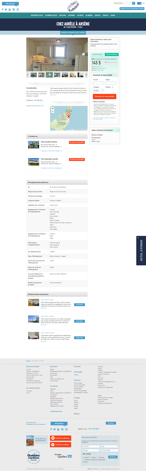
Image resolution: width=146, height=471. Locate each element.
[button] (69, 115)
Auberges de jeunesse (56, 398)
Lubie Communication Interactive (110, 469)
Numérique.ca (96, 469)
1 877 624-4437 (93, 429)
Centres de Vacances (56, 400)
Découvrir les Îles (32, 366)
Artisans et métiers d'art (57, 379)
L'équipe (100, 370)
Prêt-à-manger (78, 383)
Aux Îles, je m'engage (141, 250)
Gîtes (51, 391)
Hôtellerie (53, 389)
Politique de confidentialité (105, 387)
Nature (76, 401)
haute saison (100, 70)
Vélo (51, 377)
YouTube (9, 9)
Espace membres (103, 399)
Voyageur (96, 87)
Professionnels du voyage (105, 397)
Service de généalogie (80, 390)
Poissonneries (54, 381)
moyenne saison (101, 68)
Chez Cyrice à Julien (47, 299)
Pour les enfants (78, 387)
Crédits (100, 368)
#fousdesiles (10, 4)
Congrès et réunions (103, 374)
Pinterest (13, 9)
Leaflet (70, 130)
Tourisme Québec (63, 456)
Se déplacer (29, 379)
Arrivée (95, 79)
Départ (108, 79)
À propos (100, 366)
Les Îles (28, 369)
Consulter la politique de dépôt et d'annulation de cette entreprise (104, 118)
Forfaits (77, 398)
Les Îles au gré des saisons (34, 382)
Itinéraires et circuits (32, 373)
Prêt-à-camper (54, 404)
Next (86, 75)
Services (77, 380)
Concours (100, 378)
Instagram (17, 9)
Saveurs (76, 402)
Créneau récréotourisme (105, 403)
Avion (28, 393)
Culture (76, 404)
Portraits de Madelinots (33, 371)
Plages (52, 369)
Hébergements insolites (57, 406)
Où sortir (77, 366)
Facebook (2, 9)
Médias (100, 395)
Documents (101, 401)
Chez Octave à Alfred (47, 333)
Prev (28, 75)
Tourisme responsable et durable (107, 372)
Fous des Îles (30, 377)
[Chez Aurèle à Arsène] (33, 144)
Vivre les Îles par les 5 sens (34, 375)
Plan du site (101, 385)
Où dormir (54, 386)
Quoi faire (53, 366)
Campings (53, 396)
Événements (53, 375)
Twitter (5, 9)
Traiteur (76, 375)
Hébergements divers (56, 402)
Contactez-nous (56, 411)
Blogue (76, 414)
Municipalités (78, 388)
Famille (76, 406)
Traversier (29, 391)
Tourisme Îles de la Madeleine (73, 6)
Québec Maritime (35, 457)
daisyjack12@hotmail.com (35, 106)
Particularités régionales (33, 381)
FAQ (99, 376)
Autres (76, 408)
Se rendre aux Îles (33, 388)
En (144, 3)
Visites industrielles (79, 385)
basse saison (97, 66)
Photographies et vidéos (81, 392)
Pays (103, 446)
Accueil (28, 360)
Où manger (78, 372)
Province (85, 450)
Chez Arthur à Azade (47, 316)
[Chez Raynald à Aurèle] (33, 162)
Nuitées (108, 87)
